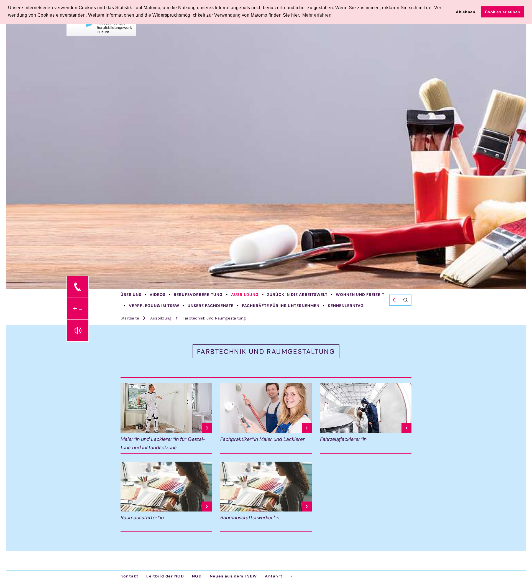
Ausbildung (245, 294)
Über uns (131, 294)
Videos (157, 294)
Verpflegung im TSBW (154, 305)
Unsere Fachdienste (211, 305)
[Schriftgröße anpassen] (77, 308)
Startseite (130, 318)
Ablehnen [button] (465, 12)
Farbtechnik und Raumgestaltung (214, 318)
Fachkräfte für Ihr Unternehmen (280, 305)
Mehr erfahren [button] (317, 15)
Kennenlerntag (346, 305)
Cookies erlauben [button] (502, 12)
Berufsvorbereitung (198, 294)
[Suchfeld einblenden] (400, 300)
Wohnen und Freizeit (360, 294)
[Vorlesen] (77, 330)
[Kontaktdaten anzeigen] (77, 287)
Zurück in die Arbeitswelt (297, 294)
